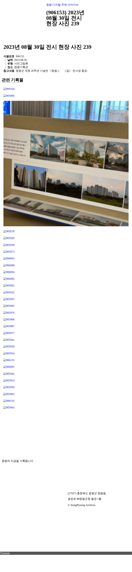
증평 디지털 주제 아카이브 (62, 4)
